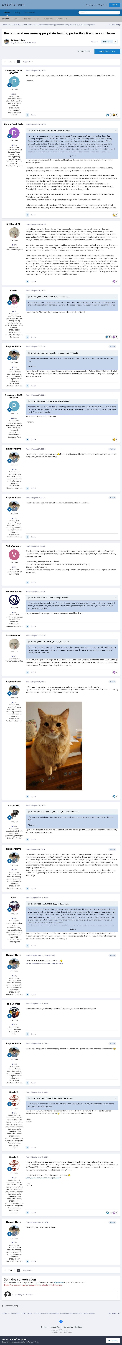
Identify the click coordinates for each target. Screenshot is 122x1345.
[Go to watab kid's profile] (14, 814)
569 (15, 612)
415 (15, 567)
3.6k (15, 145)
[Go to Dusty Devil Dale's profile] (14, 132)
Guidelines (27, 19)
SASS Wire (31, 42)
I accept (114, 1341)
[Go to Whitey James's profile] (14, 600)
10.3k (15, 94)
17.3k (15, 826)
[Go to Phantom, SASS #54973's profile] (14, 81)
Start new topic (84, 51)
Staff (36, 19)
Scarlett (13, 1092)
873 (15, 245)
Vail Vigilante (13, 546)
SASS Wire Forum (13, 4)
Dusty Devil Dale (13, 124)
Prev (10, 62)
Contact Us (68, 1327)
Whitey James (14, 591)
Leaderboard (62, 19)
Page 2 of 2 (27, 62)
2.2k (15, 367)
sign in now (59, 1282)
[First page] (5, 61)
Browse (7, 13)
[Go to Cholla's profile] (14, 299)
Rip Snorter (13, 1004)
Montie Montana (61, 1098)
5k (15, 311)
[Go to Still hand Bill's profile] (14, 232)
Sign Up (115, 5)
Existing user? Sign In (96, 5)
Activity (17, 13)
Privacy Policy (55, 1327)
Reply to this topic (107, 51)
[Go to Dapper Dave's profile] (6, 41)
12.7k (15, 1025)
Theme (43, 1327)
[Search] (117, 12)
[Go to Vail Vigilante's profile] (14, 554)
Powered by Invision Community (61, 1332)
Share (95, 41)
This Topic (108, 12)
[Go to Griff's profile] (14, 906)
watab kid (13, 805)
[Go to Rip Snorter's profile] (14, 1012)
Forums (5, 19)
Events (15, 19)
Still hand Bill (59, 130)
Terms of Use (33, 1342)
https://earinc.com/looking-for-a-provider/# (43, 1178)
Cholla (13, 290)
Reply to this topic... (25, 1295)
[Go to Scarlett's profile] (14, 1100)
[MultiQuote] (27, 115)
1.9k (15, 1113)
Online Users (48, 19)
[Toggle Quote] (29, 130)
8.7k (15, 918)
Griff (13, 897)
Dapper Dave (19, 40)
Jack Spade (59, 598)
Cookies (78, 1327)
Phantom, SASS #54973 (14, 72)
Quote (33, 115)
